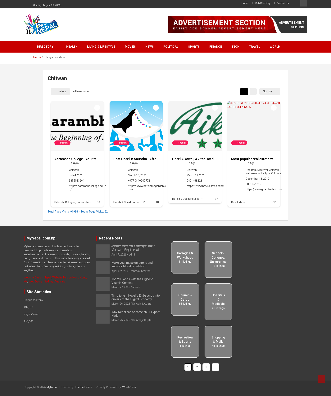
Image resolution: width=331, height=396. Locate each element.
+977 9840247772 (139, 180)
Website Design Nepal (37, 277)
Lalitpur (265, 173)
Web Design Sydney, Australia (47, 281)
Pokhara (276, 173)
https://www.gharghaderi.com (264, 189)
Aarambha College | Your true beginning (85, 159)
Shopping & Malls (218, 339)
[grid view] (244, 91)
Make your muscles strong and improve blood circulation (132, 264)
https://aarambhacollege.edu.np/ (87, 187)
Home (245, 3)
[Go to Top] (321, 379)
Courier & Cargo (185, 297)
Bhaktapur (252, 169)
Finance (215, 46)
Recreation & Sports (185, 339)
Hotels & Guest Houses (127, 202)
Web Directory (262, 3)
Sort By (267, 91)
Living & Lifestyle (101, 46)
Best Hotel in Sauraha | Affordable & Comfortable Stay (155, 159)
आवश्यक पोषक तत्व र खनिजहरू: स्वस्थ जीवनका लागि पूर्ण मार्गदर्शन (133, 248)
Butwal (263, 169)
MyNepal (52, 387)
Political (171, 46)
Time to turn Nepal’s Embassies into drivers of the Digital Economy (135, 297)
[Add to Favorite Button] (97, 108)
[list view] (253, 91)
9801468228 (194, 180)
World (275, 46)
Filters (62, 91)
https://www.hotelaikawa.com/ (205, 185)
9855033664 (76, 180)
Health (72, 46)
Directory (45, 46)
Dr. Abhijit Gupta (142, 303)
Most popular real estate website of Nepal (263, 159)
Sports (194, 46)
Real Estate (238, 202)
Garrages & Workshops (185, 255)
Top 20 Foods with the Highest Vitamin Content (132, 281)
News (149, 46)
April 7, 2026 (118, 254)
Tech (235, 46)
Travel (254, 46)
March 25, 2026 (120, 320)
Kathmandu (253, 173)
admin (132, 254)
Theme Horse (83, 387)
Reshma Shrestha (140, 271)
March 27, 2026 (120, 287)
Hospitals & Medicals (218, 299)
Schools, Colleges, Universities (72, 202)
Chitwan (74, 169)
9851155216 (253, 184)
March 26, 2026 (120, 303)
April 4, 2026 (118, 271)
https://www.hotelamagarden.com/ (147, 187)
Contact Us (283, 3)
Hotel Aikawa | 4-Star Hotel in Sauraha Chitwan (208, 159)
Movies (130, 46)
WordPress (129, 387)
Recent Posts (110, 238)
